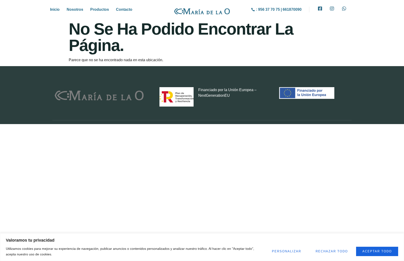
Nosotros (75, 9)
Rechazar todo (332, 251)
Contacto (124, 9)
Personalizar (286, 251)
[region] (202, 247)
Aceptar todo (377, 251)
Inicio (55, 9)
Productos (99, 9)
